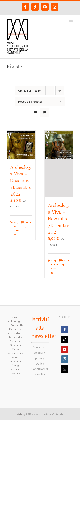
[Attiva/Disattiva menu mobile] (71, 21)
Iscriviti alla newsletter (43, 328)
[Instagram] (64, 359)
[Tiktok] (64, 339)
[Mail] (64, 369)
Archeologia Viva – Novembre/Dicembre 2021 (58, 219)
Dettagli (27, 224)
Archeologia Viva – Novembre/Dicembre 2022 (20, 181)
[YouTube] (64, 349)
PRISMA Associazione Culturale (45, 414)
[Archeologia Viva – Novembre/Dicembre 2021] (59, 164)
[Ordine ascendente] (59, 90)
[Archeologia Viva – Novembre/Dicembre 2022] (21, 145)
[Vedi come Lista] (44, 112)
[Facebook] (64, 329)
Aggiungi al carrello (16, 228)
